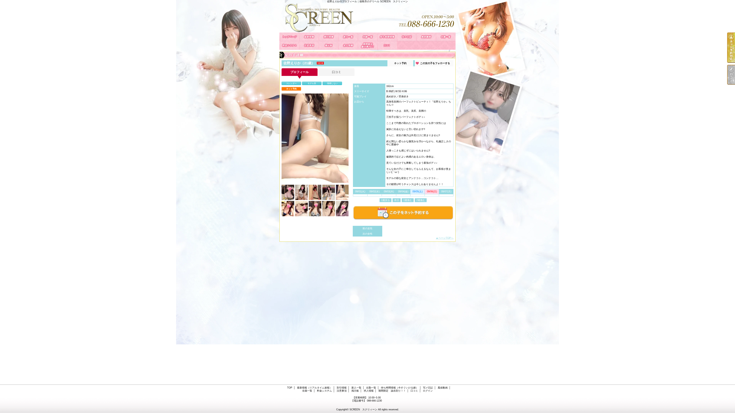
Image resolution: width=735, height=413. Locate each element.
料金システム (289, 45)
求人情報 (348, 45)
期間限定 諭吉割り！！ (367, 45)
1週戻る (385, 200)
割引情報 (328, 37)
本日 (396, 200)
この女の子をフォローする (435, 63)
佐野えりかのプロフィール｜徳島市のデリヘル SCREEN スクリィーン (367, 18)
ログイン (428, 390)
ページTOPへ (445, 238)
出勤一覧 (367, 37)
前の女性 (367, 228)
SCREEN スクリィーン (363, 409)
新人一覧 (348, 37)
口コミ (387, 45)
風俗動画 (426, 37)
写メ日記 (406, 37)
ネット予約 (400, 63)
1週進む (407, 200)
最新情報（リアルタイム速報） (309, 37)
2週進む (420, 200)
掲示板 (328, 45)
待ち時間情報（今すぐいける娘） (387, 37)
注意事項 (309, 45)
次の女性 (367, 233)
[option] (315, 138)
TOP (289, 37)
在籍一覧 (445, 37)
